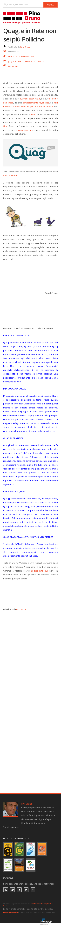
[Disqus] (30, 653)
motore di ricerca (22, 61)
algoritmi (30, 98)
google (11, 61)
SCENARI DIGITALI (26, 56)
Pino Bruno (25, 47)
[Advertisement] (32, 589)
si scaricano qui (39, 570)
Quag (5, 126)
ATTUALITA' (13, 56)
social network (37, 61)
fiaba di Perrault (11, 175)
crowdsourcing (25, 130)
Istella (33, 114)
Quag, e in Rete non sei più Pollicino (29, 35)
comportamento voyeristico (36, 102)
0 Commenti (13, 66)
